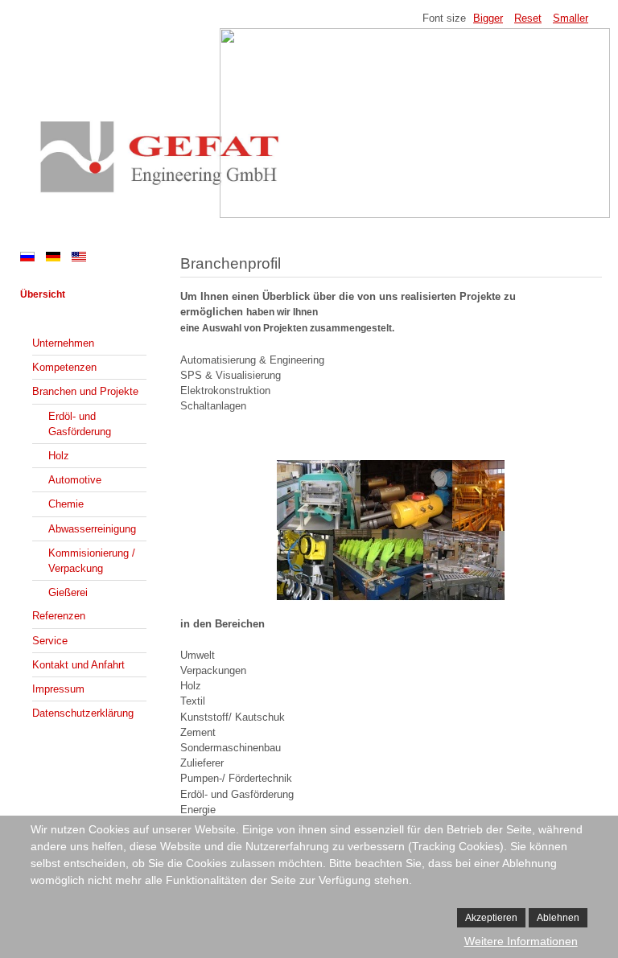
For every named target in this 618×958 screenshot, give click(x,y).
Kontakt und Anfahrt (78, 665)
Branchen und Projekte (85, 391)
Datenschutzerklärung (83, 713)
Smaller (570, 18)
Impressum (58, 689)
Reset (528, 18)
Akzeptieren (491, 917)
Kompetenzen (64, 367)
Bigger (488, 18)
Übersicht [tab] (42, 294)
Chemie (66, 504)
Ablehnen (558, 917)
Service (50, 641)
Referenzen (58, 616)
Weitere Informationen (521, 941)
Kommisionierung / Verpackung (91, 560)
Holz (58, 456)
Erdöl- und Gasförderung (79, 424)
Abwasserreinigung (92, 529)
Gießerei (68, 592)
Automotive (74, 480)
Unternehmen (63, 343)
